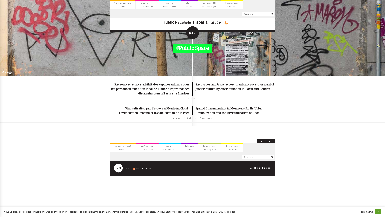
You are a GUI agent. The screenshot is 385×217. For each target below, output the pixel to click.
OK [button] (378, 212)
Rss (225, 23)
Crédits (127, 169)
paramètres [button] (367, 212)
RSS (137, 169)
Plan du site (146, 169)
